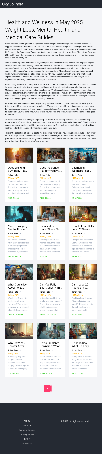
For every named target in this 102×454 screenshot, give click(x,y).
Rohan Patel (13, 175)
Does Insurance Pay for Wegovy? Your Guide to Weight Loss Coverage (50, 169)
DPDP (27, 439)
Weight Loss (13, 198)
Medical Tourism (15, 315)
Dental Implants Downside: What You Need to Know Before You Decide (51, 345)
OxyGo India (12, 4)
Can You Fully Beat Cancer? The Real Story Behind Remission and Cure (50, 286)
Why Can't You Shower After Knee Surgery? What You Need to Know (19, 345)
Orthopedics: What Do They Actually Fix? (80, 345)
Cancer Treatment (48, 315)
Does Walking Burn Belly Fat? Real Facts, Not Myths (17, 169)
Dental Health (46, 373)
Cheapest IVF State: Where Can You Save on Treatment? (50, 228)
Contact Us (27, 443)
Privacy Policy (27, 434)
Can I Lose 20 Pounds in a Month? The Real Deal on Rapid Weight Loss (82, 286)
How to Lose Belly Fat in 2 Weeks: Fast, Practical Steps (83, 228)
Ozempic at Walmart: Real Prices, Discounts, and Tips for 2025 (83, 169)
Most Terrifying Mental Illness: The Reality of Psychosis (17, 228)
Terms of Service (27, 430)
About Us (27, 425)
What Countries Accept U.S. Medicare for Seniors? (17, 286)
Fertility (43, 256)
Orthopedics (13, 373)
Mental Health (14, 256)
